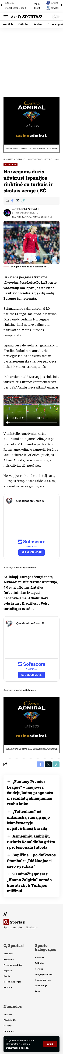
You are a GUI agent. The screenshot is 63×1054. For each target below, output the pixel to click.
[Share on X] (17, 200)
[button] (50, 1044)
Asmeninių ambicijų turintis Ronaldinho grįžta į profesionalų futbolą (31, 842)
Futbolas (10, 164)
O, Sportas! (30, 17)
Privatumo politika (17, 1047)
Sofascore (30, 567)
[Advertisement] (31, 61)
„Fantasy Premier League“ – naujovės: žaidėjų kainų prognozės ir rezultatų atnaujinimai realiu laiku (30, 792)
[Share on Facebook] (12, 200)
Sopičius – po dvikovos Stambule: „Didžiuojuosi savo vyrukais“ (31, 860)
